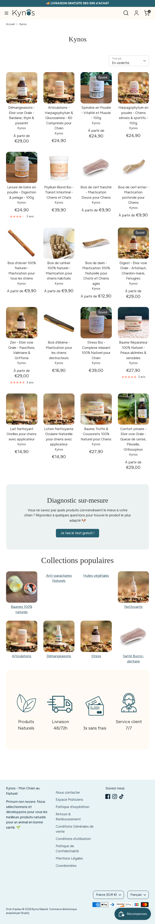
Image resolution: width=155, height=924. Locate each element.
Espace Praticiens (69, 799)
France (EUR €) (106, 895)
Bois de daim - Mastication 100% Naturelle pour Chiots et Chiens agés (96, 273)
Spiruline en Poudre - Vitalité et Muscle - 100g (96, 112)
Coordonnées (66, 866)
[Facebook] (107, 796)
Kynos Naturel (40, 909)
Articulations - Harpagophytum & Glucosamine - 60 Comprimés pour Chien (59, 117)
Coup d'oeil (21, 96)
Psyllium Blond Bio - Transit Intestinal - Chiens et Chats (59, 192)
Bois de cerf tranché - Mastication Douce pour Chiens (96, 192)
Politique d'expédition (72, 807)
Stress (96, 656)
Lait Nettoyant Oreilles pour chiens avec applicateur (22, 434)
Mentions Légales (69, 858)
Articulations (21, 656)
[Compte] (136, 11)
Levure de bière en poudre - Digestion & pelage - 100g (21, 192)
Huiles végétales (96, 576)
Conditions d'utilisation (73, 839)
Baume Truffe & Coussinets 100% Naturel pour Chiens (96, 434)
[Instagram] (114, 796)
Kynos (23, 24)
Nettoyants (133, 607)
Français (136, 895)
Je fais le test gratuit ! (77, 533)
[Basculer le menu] (6, 13)
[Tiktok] (121, 796)
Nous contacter (68, 792)
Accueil (10, 24)
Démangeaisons (59, 656)
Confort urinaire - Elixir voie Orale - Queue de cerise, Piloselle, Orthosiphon (133, 439)
